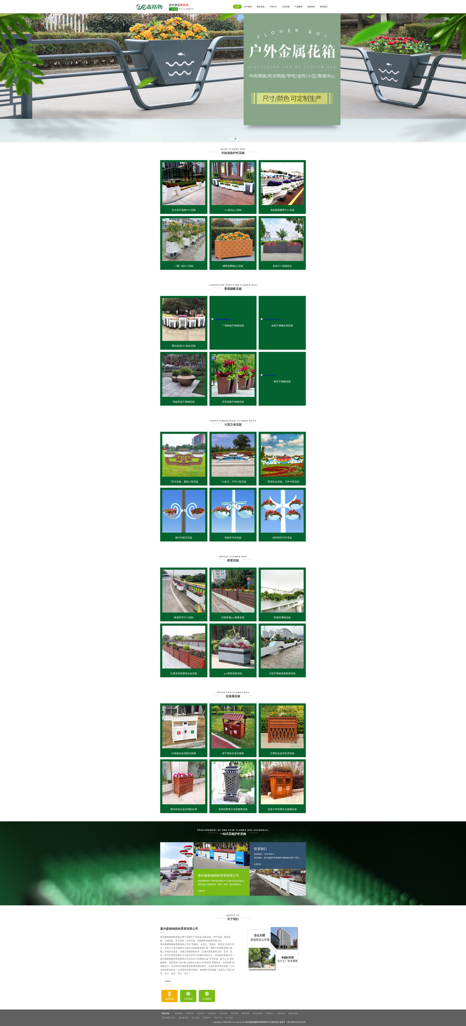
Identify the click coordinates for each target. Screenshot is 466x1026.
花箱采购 (223, 1013)
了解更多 (167, 981)
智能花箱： (166, 1013)
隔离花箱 (246, 1013)
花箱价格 (179, 1013)
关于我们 (248, 7)
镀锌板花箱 (183, 1018)
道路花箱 (281, 1013)
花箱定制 (190, 1013)
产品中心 (273, 7)
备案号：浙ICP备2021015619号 (292, 1022)
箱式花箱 (196, 1018)
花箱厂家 (218, 1018)
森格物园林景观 (168, 1018)
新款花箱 (261, 7)
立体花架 (286, 7)
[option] (169, 996)
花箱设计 (270, 1013)
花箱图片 (201, 1013)
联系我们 (324, 7)
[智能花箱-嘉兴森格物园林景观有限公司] (165, 7)
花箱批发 (212, 1013)
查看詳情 (201, 891)
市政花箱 (234, 1013)
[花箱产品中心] (233, 77)
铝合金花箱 (258, 1013)
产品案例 (298, 7)
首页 (237, 7)
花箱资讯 (311, 7)
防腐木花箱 (293, 1013)
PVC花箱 (229, 1018)
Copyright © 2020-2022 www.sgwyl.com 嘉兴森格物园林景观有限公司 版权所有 (246, 1022)
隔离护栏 (207, 1018)
